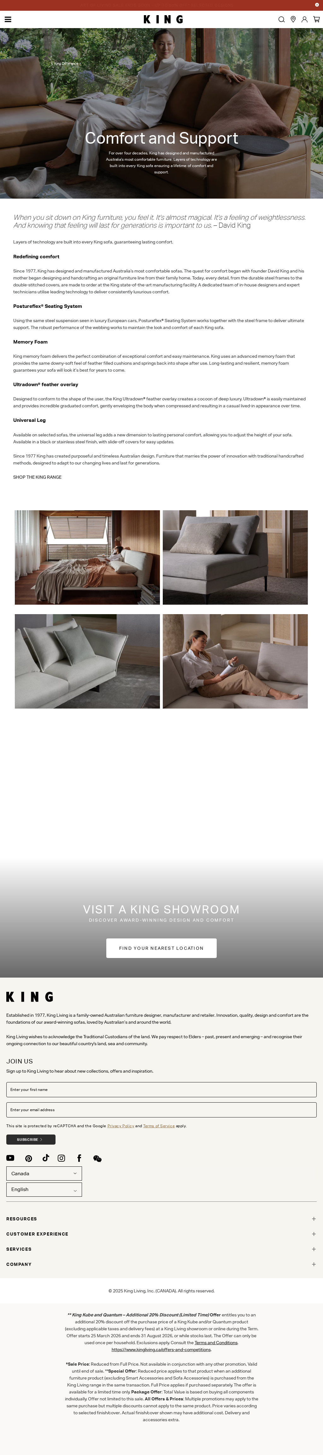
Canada (20, 1174)
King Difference (66, 63)
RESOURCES (21, 1218)
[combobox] (44, 1190)
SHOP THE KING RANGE (37, 477)
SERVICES (19, 1249)
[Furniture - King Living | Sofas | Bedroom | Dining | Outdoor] (163, 19)
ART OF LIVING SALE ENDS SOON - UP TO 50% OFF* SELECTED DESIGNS (157, 5)
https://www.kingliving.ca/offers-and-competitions (161, 1349)
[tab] (161, 1218)
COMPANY (19, 1264)
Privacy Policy (121, 1125)
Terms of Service (159, 1125)
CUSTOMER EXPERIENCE (37, 1233)
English (19, 1189)
